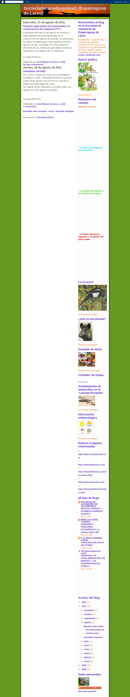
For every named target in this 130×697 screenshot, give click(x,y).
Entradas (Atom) (45, 117)
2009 (84, 669)
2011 (84, 606)
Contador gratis (83, 382)
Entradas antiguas (65, 111)
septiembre (90, 618)
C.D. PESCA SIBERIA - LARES (92, 539)
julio (86, 641)
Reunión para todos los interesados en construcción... (94, 630)
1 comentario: (30, 106)
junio (87, 645)
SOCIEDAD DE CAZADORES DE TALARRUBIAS (89, 504)
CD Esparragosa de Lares (90, 552)
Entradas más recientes (35, 111)
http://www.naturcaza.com (91, 482)
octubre (88, 614)
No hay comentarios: (34, 64)
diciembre (89, 610)
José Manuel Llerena (91, 688)
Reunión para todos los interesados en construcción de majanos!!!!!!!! (46, 27)
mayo (87, 649)
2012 (84, 602)
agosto (88, 622)
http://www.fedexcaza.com (91, 465)
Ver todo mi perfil (87, 691)
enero (87, 661)
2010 (84, 665)
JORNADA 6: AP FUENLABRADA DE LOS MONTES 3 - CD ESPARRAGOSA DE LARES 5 (93, 560)
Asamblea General (34, 71)
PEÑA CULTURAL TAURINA (90, 521)
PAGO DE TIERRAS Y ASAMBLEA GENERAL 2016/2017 (92, 511)
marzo (87, 653)
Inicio (51, 111)
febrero (88, 657)
